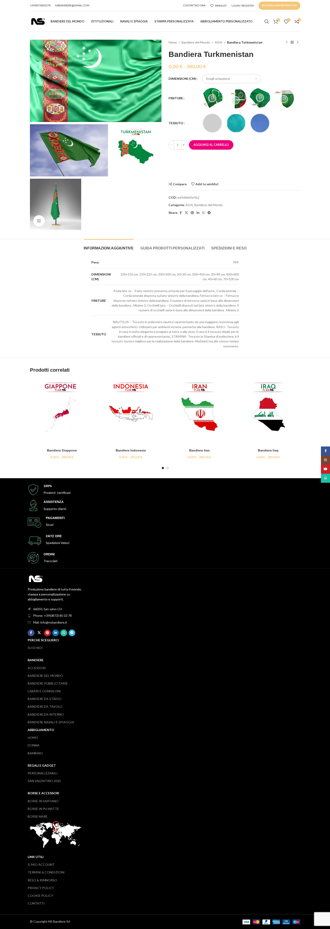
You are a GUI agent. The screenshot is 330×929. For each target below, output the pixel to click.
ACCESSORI (37, 668)
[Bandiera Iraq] (268, 412)
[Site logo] (38, 21)
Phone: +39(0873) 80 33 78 (52, 615)
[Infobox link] (165, 489)
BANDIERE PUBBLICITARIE (48, 683)
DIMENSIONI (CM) (182, 78)
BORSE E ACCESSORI (43, 793)
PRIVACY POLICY (41, 888)
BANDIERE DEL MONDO (45, 676)
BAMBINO (35, 753)
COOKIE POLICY (40, 895)
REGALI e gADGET (42, 765)
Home (173, 42)
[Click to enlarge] (39, 221)
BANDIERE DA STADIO (44, 699)
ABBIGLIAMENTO (41, 730)
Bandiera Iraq (268, 450)
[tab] (109, 246)
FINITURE (176, 98)
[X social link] (186, 213)
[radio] (212, 98)
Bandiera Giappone (62, 450)
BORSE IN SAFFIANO (43, 801)
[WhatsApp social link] (203, 213)
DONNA (33, 745)
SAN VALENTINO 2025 (44, 781)
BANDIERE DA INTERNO (46, 714)
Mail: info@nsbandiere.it (50, 622)
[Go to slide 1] (163, 468)
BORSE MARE (38, 816)
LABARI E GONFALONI (44, 691)
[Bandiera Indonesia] (131, 412)
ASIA (218, 42)
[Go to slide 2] (167, 468)
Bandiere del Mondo (196, 42)
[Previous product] (286, 42)
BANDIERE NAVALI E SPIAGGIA (51, 722)
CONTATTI (36, 903)
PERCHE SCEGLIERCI (43, 640)
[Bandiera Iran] (199, 412)
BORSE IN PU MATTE (43, 809)
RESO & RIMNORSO (42, 880)
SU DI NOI (35, 648)
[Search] (266, 21)
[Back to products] (292, 42)
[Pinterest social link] (192, 213)
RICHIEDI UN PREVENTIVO (279, 5)
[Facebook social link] (180, 213)
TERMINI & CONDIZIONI (46, 872)
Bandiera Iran (199, 450)
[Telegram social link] (209, 213)
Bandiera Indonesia (131, 450)
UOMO (33, 737)
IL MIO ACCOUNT (41, 864)
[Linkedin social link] (198, 213)
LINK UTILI (36, 857)
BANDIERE (36, 660)
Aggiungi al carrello (211, 144)
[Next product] (297, 42)
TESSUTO (176, 123)
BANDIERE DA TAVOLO (45, 706)
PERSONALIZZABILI (43, 773)
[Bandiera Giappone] (62, 412)
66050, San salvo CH (47, 609)
